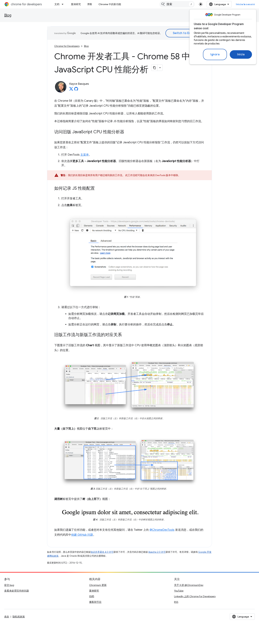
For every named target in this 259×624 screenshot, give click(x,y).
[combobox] (177, 4)
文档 (56, 4)
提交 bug (9, 585)
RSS (176, 602)
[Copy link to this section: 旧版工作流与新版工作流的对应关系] (125, 335)
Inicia (241, 54)
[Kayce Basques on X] (71, 90)
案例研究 (76, 4)
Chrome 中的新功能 (109, 4)
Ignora (215, 54)
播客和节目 (95, 602)
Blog (7, 15)
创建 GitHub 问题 (82, 535)
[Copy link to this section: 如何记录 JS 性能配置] (98, 188)
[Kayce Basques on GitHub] (76, 90)
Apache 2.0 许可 (157, 551)
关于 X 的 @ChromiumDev (188, 585)
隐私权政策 (19, 616)
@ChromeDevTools (162, 530)
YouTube (178, 590)
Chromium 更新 (98, 585)
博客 (89, 4)
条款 (6, 616)
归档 (91, 596)
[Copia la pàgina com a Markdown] (154, 68)
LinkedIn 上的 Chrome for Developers (194, 596)
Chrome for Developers (66, 46)
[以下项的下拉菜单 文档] (63, 4)
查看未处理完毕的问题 (16, 590)
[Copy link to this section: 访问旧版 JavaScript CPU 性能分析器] (127, 132)
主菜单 (84, 155)
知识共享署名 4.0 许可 (102, 551)
